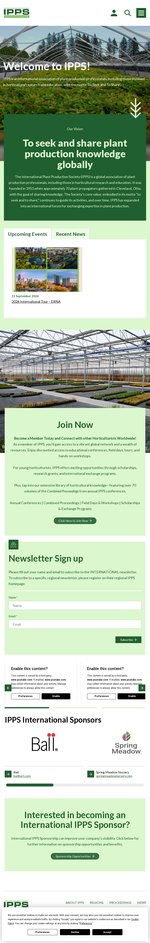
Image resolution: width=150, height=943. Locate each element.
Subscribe (126, 639)
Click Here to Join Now (73, 520)
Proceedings (120, 902)
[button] (8, 687)
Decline (75, 932)
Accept (107, 932)
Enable (56, 696)
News (141, 902)
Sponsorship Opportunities (73, 856)
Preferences (42, 932)
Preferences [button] (86, 923)
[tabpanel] (75, 278)
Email (13, 616)
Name (13, 597)
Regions (97, 902)
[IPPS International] (16, 13)
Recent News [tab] (70, 234)
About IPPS (75, 902)
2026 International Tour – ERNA (36, 301)
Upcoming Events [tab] (27, 234)
